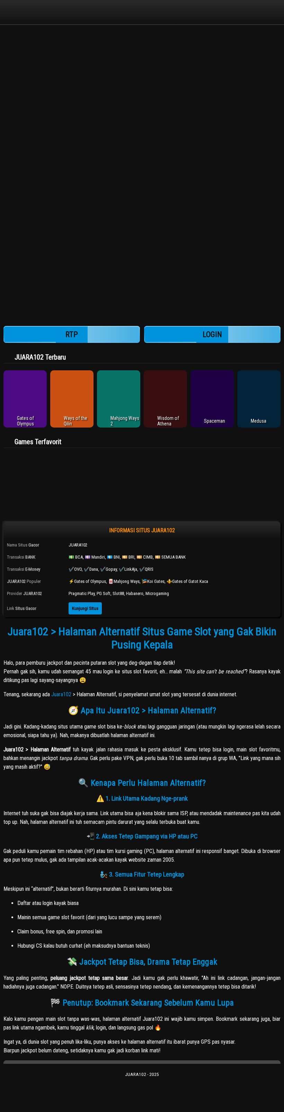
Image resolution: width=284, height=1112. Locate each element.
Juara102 (61, 694)
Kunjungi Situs (85, 608)
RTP (71, 334)
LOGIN (212, 334)
